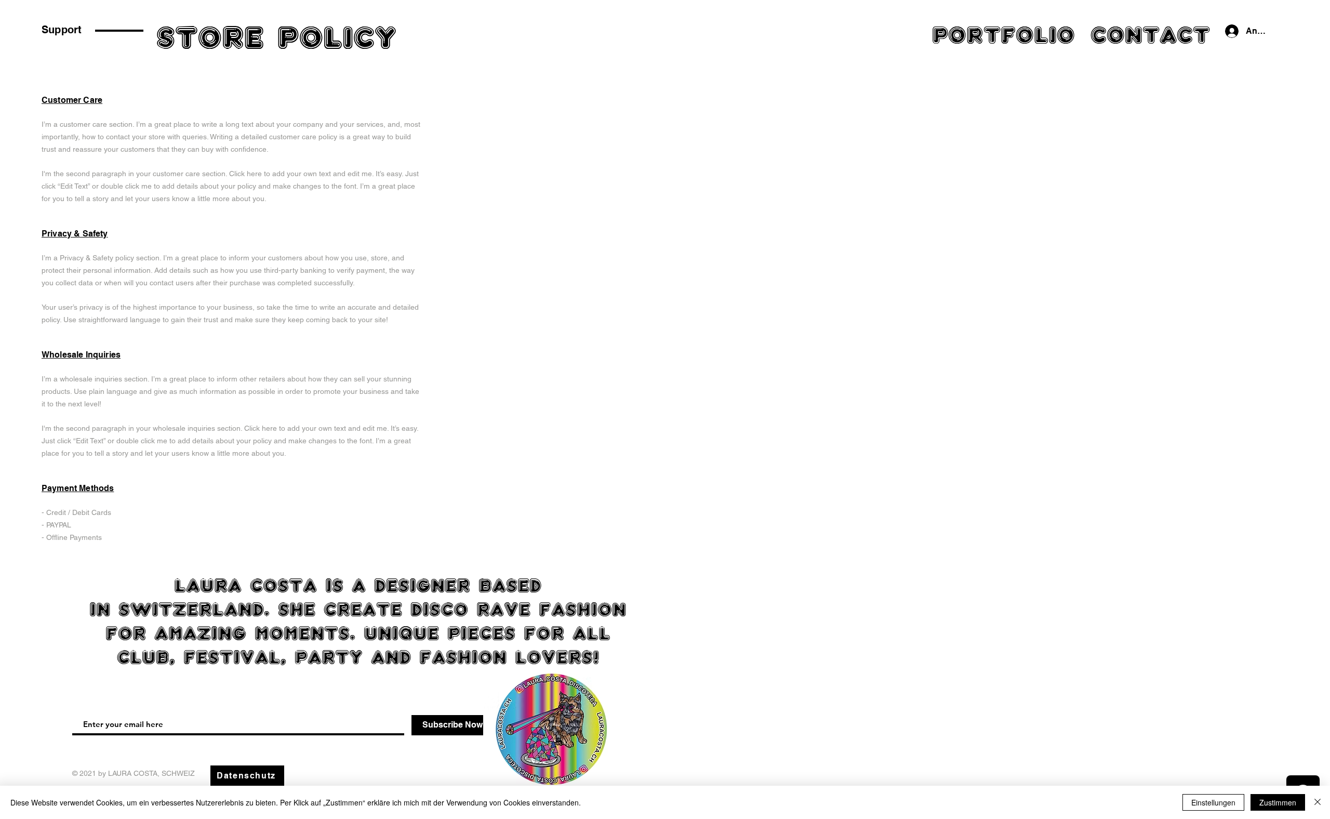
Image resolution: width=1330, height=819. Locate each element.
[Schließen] (1317, 802)
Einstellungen (1213, 802)
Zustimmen (1277, 802)
